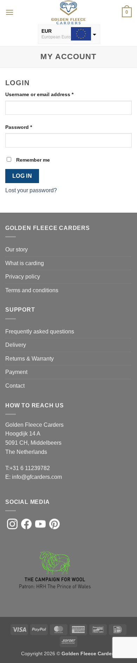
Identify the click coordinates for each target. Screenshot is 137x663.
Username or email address (50, 94)
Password (29, 127)
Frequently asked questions (39, 331)
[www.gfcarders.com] (68, 12)
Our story (16, 249)
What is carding (24, 263)
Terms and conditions (31, 290)
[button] (9, 12)
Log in (22, 176)
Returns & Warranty (29, 359)
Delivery (15, 345)
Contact (15, 386)
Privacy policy (22, 277)
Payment (16, 372)
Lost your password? (31, 190)
